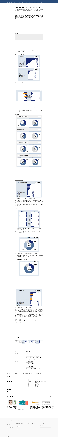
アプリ (16, 2)
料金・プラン (8, 424)
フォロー (9, 389)
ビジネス (35, 2)
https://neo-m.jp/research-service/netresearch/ (25, 323)
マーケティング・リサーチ (29, 353)
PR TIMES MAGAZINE (18, 426)
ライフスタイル (31, 2)
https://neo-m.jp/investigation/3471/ (30, 361)
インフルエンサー (31, 359)
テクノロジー (10, 2)
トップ (8, 373)
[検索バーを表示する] (50, 1)
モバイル (14, 2)
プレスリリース (12, 373)
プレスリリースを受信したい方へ (10, 425)
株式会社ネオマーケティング (18, 373)
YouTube (41, 357)
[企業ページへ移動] (9, 382)
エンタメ (19, 2)
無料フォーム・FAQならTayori (31, 423)
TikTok (27, 359)
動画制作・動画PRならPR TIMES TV (19, 423)
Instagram (37, 357)
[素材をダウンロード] (41, 13)
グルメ (38, 2)
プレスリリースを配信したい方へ (10, 427)
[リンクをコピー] (42, 13)
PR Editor (17, 429)
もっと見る (50, 396)
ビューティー (22, 2)
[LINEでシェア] (39, 13)
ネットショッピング (28, 357)
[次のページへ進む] (45, 341)
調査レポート (28, 351)
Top (7, 2)
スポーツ (40, 2)
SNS (33, 357)
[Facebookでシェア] (37, 13)
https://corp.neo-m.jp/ (38, 379)
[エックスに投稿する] (36, 13)
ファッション (27, 2)
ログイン (8, 428)
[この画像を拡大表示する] (18, 341)
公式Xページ (41, 425)
